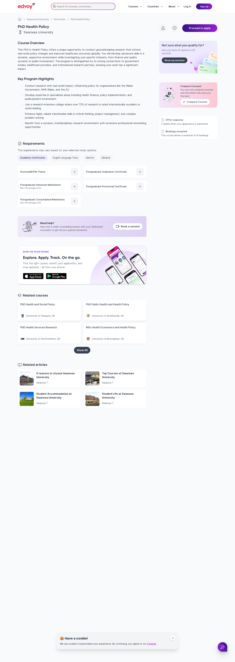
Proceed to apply (200, 28)
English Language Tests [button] (65, 157)
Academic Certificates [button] (32, 157)
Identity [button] (90, 157)
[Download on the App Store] (33, 276)
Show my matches (174, 60)
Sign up (204, 6)
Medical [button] (106, 157)
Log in (187, 6)
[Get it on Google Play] (56, 276)
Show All (82, 350)
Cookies (151, 643)
